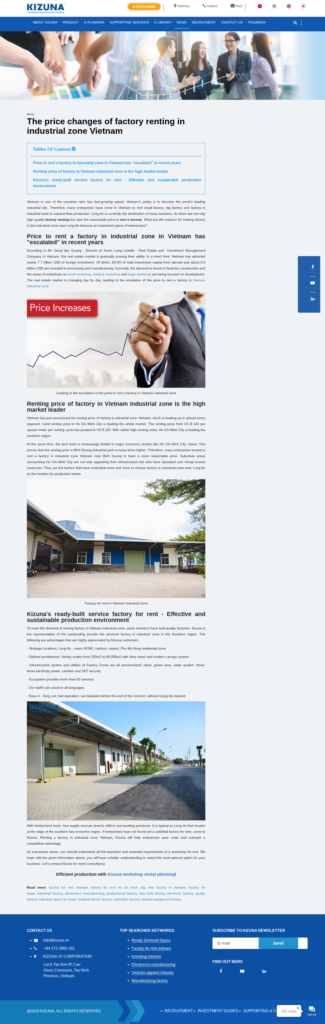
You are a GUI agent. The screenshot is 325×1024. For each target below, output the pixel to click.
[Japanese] (303, 6)
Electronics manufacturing (153, 964)
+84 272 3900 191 (59, 948)
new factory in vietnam (167, 887)
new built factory (152, 893)
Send (278, 943)
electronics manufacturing (84, 893)
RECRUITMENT (179, 1011)
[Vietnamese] (260, 6)
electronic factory (180, 893)
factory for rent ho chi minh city (118, 887)
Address (183, 6)
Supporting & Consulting (270, 1011)
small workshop (79, 274)
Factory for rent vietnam (151, 948)
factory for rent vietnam (68, 887)
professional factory (122, 893)
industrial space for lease (57, 899)
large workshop (139, 274)
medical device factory (95, 899)
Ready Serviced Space (151, 940)
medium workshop (106, 274)
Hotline (212, 6)
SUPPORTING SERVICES (129, 22)
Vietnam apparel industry (153, 973)
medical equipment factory (161, 899)
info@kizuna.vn (56, 940)
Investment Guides (218, 1011)
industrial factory (49, 893)
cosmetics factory (126, 899)
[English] (289, 6)
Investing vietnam (146, 956)
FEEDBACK (257, 22)
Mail (239, 6)
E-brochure (144, 7)
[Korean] (274, 6)
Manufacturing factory (150, 981)
